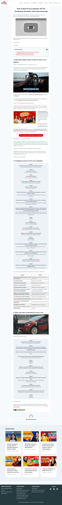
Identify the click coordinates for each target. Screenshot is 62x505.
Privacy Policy (32, 502)
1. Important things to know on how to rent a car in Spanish (27, 52)
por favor (35, 245)
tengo (30, 176)
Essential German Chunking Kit (38, 491)
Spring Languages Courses (6, 488)
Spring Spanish (19, 488)
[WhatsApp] (17, 410)
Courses (21, 2)
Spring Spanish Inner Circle (21, 491)
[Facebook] (14, 410)
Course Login (55, 2)
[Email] (24, 410)
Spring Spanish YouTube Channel (22, 490)
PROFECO (20, 100)
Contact (50, 2)
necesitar (18, 298)
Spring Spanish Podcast (21, 498)
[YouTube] (57, 489)
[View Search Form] (60, 3)
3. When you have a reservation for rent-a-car (25, 54)
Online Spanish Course (20, 493)
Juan (26, 474)
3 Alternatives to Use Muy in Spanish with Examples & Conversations (31, 470)
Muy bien (23, 233)
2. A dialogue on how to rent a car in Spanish (24, 53)
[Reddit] (22, 410)
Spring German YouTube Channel (38, 490)
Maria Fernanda (28, 449)
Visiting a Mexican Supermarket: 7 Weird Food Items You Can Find (13, 470)
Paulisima (9, 474)
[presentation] (13, 436)
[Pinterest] (19, 410)
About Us (3, 490)
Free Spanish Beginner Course (22, 495)
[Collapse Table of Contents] (46, 49)
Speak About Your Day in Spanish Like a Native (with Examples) (30, 446)
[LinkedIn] (21, 410)
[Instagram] (54, 489)
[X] (15, 410)
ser (25, 253)
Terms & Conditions (39, 502)
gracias (37, 259)
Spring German (35, 488)
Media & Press (4, 493)
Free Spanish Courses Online (22, 496)
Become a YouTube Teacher (6, 491)
